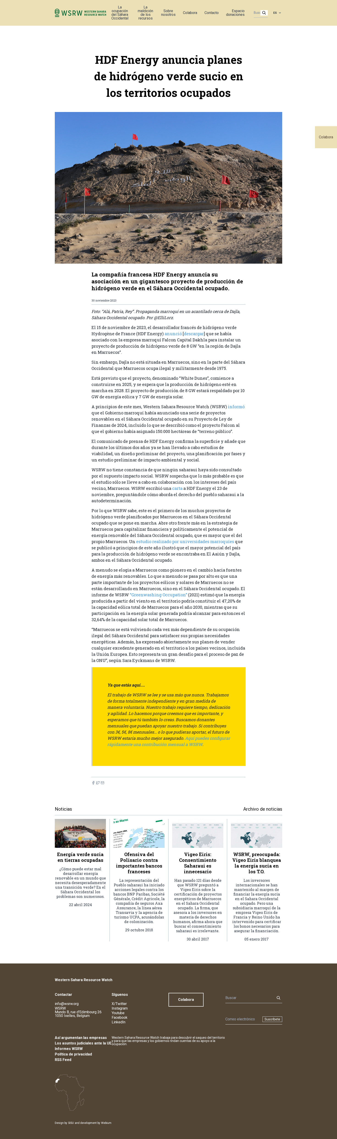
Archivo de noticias (262, 809)
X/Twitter (119, 1004)
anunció (174, 333)
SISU (71, 1123)
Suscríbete (272, 1019)
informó (236, 406)
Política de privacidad (73, 1054)
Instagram (120, 1008)
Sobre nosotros (168, 13)
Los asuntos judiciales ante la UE (83, 1043)
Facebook (119, 1017)
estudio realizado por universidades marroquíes (185, 541)
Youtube (118, 1013)
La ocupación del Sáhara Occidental (119, 12)
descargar (194, 333)
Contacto (211, 13)
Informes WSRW (69, 1049)
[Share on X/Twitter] (98, 782)
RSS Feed (63, 1060)
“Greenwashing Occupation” (158, 594)
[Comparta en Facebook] (93, 782)
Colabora (326, 137)
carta (177, 488)
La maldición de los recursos (145, 12)
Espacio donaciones (235, 13)
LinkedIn (118, 1022)
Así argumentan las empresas (81, 1038)
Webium (106, 1123)
